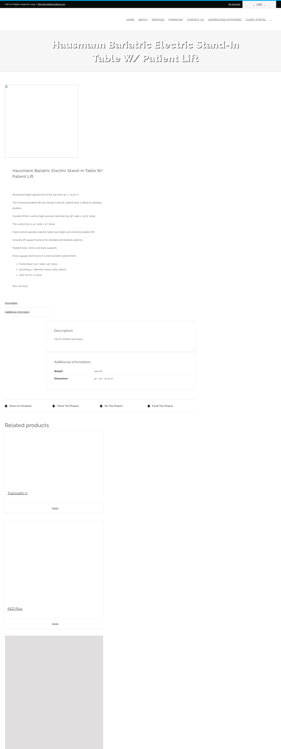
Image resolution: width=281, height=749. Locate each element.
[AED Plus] (54, 561)
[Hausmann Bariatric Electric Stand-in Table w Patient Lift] (50, 122)
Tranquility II (17, 493)
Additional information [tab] (17, 312)
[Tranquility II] (54, 459)
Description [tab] (11, 303)
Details (55, 508)
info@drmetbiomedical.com (51, 4)
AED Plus (14, 609)
